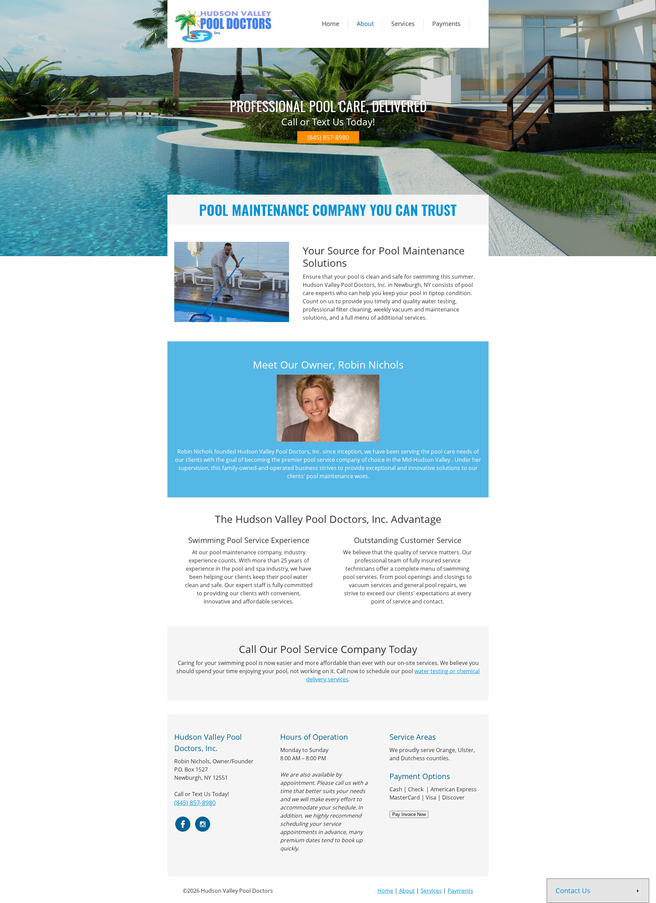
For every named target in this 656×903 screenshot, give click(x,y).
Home (385, 890)
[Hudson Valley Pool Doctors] (223, 26)
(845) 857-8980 (195, 802)
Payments (460, 890)
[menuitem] (330, 23)
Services (431, 890)
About (407, 890)
